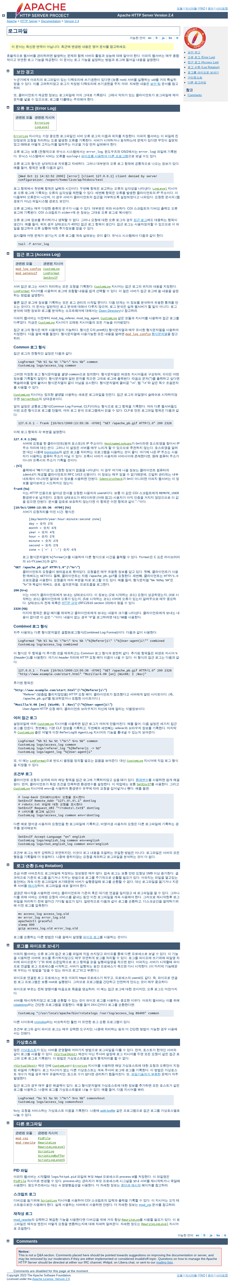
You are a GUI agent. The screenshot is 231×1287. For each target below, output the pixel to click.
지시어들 (191, 8)
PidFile (44, 1138)
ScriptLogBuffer (51, 1156)
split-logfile (107, 1110)
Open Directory (109, 310)
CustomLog (51, 269)
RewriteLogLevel (51, 1147)
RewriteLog (47, 1142)
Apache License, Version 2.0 (51, 1279)
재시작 (32, 885)
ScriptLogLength (51, 1160)
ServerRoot (30, 399)
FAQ (202, 8)
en (149, 38)
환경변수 (142, 780)
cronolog (40, 1022)
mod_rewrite (25, 1142)
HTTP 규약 (69, 603)
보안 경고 (194, 52)
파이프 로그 (91, 937)
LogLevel (42, 127)
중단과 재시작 (131, 1185)
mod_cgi (22, 1138)
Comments (195, 95)
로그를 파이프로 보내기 (203, 72)
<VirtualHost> (65, 1054)
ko (170, 38)
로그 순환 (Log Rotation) (203, 67)
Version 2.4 (71, 21)
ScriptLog (46, 1151)
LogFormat (51, 273)
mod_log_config (28, 269)
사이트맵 (222, 8)
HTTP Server (28, 21)
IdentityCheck (111, 479)
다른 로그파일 (197, 82)
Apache (12, 21)
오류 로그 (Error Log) (201, 57)
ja (163, 38)
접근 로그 (140, 220)
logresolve (51, 452)
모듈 (180, 8)
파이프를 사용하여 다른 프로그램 (104, 156)
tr (177, 38)
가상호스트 (195, 77)
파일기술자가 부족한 (146, 1074)
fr (157, 38)
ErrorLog (42, 123)
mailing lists (164, 1262)
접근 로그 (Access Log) (203, 62)
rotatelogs (21, 1004)
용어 (211, 8)
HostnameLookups (118, 443)
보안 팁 (155, 84)
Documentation (51, 21)
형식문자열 (159, 334)
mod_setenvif (26, 273)
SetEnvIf (50, 278)
